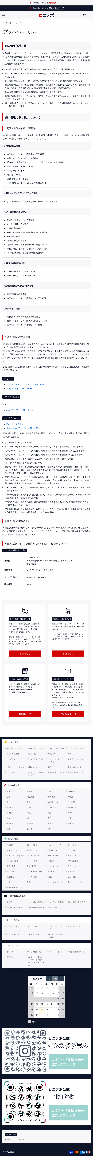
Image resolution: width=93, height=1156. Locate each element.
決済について (32, 926)
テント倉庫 (72, 845)
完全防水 (10, 823)
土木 (8, 882)
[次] (61, 978)
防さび (50, 823)
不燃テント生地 (13, 754)
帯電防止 (71, 791)
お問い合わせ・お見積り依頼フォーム (56, 935)
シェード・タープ (54, 845)
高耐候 (70, 813)
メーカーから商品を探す (35, 908)
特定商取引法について (76, 952)
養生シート (52, 877)
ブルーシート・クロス (15, 767)
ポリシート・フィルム (56, 772)
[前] (49, 978)
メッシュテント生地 (35, 759)
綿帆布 (70, 754)
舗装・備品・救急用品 (76, 902)
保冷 (29, 818)
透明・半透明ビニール (35, 748)
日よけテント (32, 845)
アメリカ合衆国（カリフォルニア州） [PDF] (25, 384)
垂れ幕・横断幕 (13, 861)
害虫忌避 (30, 797)
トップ (4, 23)
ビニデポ (11, 1152)
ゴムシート (11, 772)
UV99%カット (53, 802)
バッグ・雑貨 (32, 877)
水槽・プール (73, 856)
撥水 (69, 818)
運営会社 (10, 957)
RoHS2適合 (72, 802)
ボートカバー (53, 856)
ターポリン (11, 759)
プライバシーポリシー (18, 23)
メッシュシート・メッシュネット (56, 760)
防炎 (8, 791)
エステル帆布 (53, 754)
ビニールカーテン (74, 850)
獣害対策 (10, 877)
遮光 (49, 818)
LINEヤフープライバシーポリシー (20, 410)
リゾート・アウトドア (15, 907)
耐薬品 (70, 797)
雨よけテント (12, 845)
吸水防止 (10, 813)
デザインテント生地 (75, 748)
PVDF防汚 (72, 807)
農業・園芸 (72, 877)
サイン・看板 (32, 861)
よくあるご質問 (33, 934)
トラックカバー (53, 866)
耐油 (8, 802)
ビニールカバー (33, 856)
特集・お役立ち (53, 907)
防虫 (8, 797)
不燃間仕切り (53, 850)
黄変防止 (10, 807)
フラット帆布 (32, 754)
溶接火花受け (73, 861)
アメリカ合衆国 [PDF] (15, 424)
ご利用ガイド (12, 926)
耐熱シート (52, 767)
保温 (8, 818)
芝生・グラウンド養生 (56, 882)
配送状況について (56, 2)
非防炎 (29, 791)
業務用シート (12, 902)
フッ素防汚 (52, 807)
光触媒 (29, 807)
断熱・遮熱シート (74, 767)
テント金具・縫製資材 (35, 902)
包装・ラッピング (74, 882)
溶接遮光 (71, 823)
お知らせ (10, 952)
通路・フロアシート (35, 871)
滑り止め (10, 871)
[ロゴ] (46, 15)
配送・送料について (75, 926)
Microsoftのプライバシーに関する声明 (23, 428)
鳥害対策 (71, 871)
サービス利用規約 (34, 952)
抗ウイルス (31, 829)
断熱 (49, 813)
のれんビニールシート (56, 748)
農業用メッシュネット (76, 759)
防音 (29, 802)
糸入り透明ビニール (14, 748)
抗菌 (49, 829)
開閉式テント (32, 850)
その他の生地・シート (76, 772)
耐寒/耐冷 (51, 797)
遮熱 (29, 813)
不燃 (49, 791)
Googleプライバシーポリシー (19, 388)
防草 (29, 882)
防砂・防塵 (31, 866)
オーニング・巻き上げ (15, 856)
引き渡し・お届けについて (56, 927)
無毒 (8, 829)
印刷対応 (30, 823)
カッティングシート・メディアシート (35, 773)
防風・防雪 (11, 866)
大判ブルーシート (34, 767)
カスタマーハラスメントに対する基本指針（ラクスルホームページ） (35, 961)
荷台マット (72, 866)
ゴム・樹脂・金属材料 (56, 902)
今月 (55, 979)
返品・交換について (14, 934)
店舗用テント (12, 850)
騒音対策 (51, 871)
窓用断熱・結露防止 (14, 887)
